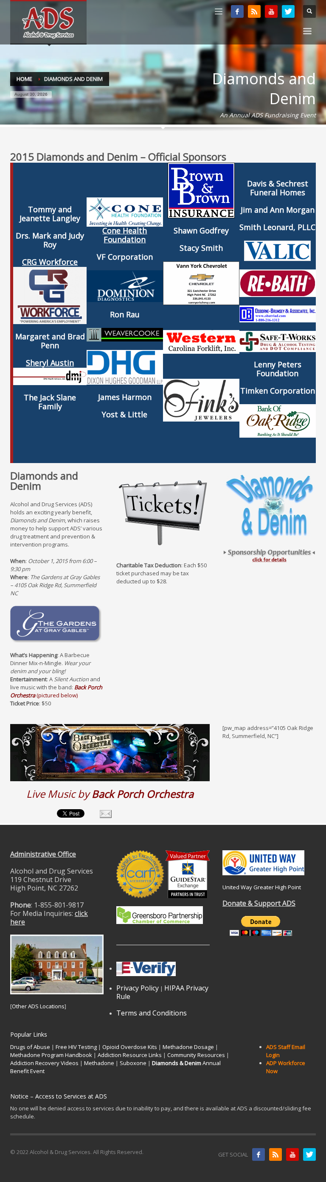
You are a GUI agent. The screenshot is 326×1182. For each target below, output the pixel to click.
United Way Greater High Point (261, 887)
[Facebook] (237, 11)
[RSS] (254, 11)
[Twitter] (288, 11)
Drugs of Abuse (30, 1047)
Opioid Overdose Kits (129, 1047)
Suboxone (133, 1063)
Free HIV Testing (76, 1047)
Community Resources (196, 1055)
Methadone (99, 1063)
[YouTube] (271, 11)
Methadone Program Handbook (51, 1055)
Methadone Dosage (188, 1047)
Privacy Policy (137, 988)
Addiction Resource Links (130, 1055)
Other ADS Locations (38, 1006)
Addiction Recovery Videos (44, 1063)
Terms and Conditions (151, 1013)
